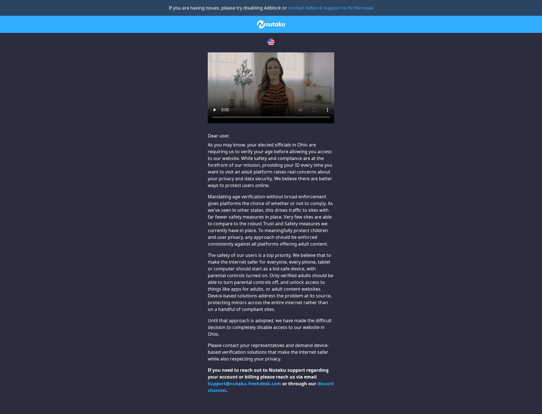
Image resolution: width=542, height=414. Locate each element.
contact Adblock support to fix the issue (330, 8)
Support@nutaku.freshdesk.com (244, 383)
